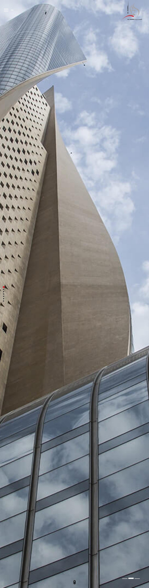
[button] (137, 578)
